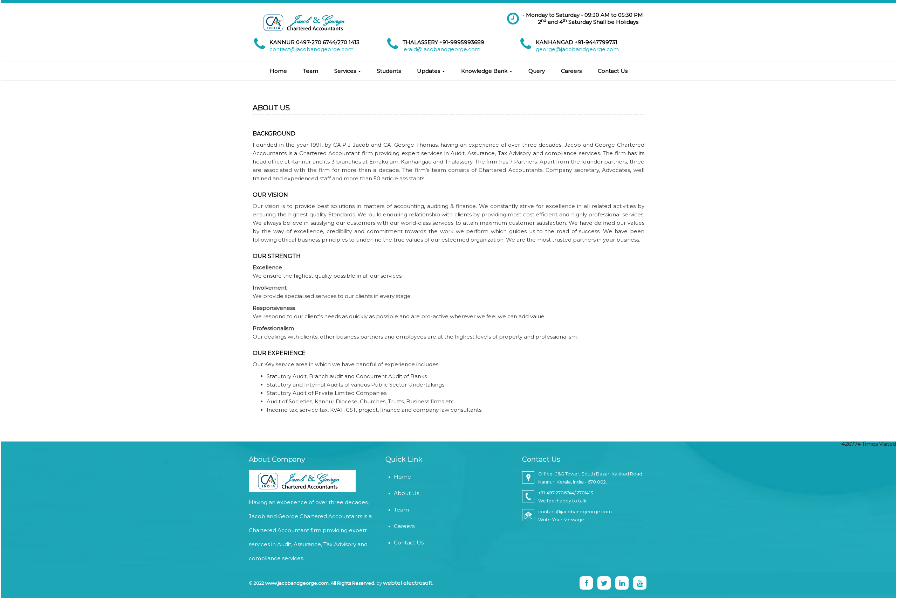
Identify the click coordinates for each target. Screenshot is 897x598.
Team (310, 71)
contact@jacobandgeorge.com (311, 49)
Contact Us (613, 71)
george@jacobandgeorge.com (577, 49)
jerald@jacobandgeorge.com (441, 49)
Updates (429, 71)
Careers (571, 71)
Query (536, 71)
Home (278, 71)
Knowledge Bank (485, 71)
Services (345, 71)
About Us (406, 493)
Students (389, 71)
